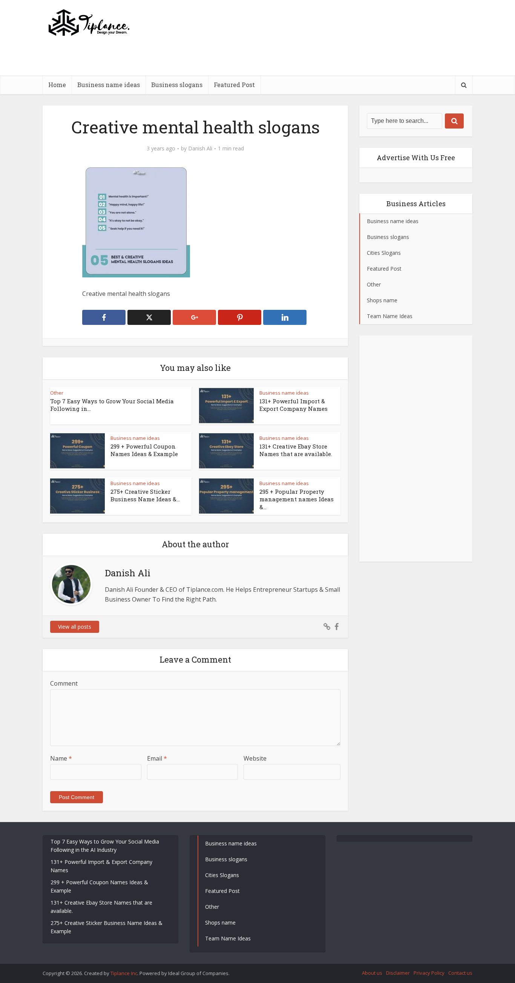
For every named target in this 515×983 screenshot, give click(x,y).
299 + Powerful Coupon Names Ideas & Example (144, 450)
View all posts (74, 626)
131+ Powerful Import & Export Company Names (293, 404)
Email (157, 758)
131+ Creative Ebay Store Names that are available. (295, 450)
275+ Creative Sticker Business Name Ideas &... (145, 495)
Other (56, 392)
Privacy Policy (429, 972)
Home (57, 85)
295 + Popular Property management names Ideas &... (296, 499)
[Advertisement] (335, 73)
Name (61, 758)
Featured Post (234, 85)
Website (255, 758)
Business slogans (176, 85)
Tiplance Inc (123, 973)
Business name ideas (108, 85)
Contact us (460, 972)
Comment (64, 683)
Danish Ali (200, 148)
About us (372, 972)
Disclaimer (398, 972)
